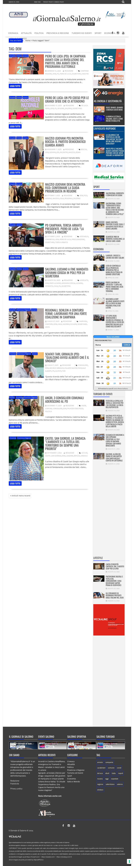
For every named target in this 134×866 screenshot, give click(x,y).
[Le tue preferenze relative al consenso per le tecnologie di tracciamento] (129, 861)
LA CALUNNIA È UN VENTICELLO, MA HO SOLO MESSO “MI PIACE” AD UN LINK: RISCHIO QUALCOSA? (114, 139)
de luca (100, 773)
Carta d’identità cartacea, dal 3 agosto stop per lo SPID (115, 566)
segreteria (66, 286)
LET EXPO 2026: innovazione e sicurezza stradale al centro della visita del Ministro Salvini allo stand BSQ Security (115, 321)
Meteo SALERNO (113, 337)
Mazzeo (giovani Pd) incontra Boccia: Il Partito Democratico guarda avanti (65, 141)
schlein (73, 324)
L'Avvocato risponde (105, 128)
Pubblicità (14, 784)
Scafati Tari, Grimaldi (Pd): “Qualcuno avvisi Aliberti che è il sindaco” (67, 357)
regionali (69, 198)
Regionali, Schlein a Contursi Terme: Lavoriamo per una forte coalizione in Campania (66, 313)
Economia (109, 33)
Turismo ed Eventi (82, 33)
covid (119, 768)
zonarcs (25, 56)
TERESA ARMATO (61, 242)
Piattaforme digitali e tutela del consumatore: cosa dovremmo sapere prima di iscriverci (114, 581)
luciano (79, 283)
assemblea (84, 236)
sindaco (100, 790)
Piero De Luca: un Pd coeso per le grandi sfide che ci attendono (67, 99)
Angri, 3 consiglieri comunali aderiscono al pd (64, 399)
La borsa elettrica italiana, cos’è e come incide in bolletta (114, 118)
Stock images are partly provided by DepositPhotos (26, 860)
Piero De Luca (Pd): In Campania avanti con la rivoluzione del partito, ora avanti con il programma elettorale (65, 61)
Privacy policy (16, 789)
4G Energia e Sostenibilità (108, 101)
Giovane (48, 198)
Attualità (26, 33)
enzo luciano (55, 283)
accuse (84, 453)
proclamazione (78, 239)
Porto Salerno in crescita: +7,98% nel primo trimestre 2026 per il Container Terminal (114, 286)
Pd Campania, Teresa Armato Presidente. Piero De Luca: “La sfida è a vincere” (64, 228)
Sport (98, 33)
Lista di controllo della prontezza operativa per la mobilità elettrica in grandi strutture (114, 270)
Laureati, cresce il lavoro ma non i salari (115, 256)
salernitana (110, 784)
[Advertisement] (109, 512)
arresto (100, 762)
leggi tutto (15, 86)
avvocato (84, 280)
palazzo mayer (71, 368)
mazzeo (72, 152)
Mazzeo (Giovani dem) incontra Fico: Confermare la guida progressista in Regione (65, 188)
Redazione (69, 71)
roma (78, 152)
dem (54, 74)
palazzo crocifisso (75, 408)
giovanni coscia (68, 283)
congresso (50, 239)
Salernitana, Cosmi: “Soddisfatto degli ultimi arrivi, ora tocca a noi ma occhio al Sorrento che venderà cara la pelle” (115, 209)
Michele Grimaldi (56, 368)
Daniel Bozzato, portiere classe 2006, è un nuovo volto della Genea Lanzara (115, 225)
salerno (68, 108)
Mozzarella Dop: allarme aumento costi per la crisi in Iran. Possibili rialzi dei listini (115, 303)
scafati (58, 371)
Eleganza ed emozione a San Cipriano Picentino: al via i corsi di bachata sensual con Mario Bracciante (115, 440)
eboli (107, 773)
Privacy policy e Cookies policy (53, 2)
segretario (76, 74)
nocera (100, 779)
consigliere (83, 365)
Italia (114, 773)
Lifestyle (98, 558)
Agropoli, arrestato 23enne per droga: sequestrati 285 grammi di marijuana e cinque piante (51, 776)
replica (77, 456)
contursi (49, 324)
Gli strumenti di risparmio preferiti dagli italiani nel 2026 (115, 595)
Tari (63, 371)
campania (83, 321)
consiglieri (57, 408)
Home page (37, 2)
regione (60, 108)
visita (47, 327)
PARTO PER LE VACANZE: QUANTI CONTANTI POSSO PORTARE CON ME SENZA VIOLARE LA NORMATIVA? (115, 152)
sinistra (85, 74)
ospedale (114, 779)
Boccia (84, 149)
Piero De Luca (65, 74)
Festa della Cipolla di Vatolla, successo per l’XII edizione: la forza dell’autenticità (114, 404)
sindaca (84, 456)
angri (83, 406)
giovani (52, 152)
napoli (120, 773)
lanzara (69, 456)
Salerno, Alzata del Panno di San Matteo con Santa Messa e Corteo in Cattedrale (114, 457)
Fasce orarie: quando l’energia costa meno (114, 108)
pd (58, 74)
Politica (38, 33)
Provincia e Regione (57, 33)
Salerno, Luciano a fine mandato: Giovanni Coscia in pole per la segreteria (66, 272)
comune (48, 408)
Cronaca (13, 33)
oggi (62, 198)
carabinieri (101, 768)
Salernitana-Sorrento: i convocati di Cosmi (115, 194)
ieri (58, 152)
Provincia (13, 354)
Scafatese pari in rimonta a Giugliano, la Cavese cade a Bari (115, 238)
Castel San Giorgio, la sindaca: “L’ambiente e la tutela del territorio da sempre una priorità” (65, 443)
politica (48, 411)
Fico (85, 195)
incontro (64, 152)
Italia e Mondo (73, 781)
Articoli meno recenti (21, 495)
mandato (49, 286)
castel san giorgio (53, 456)
